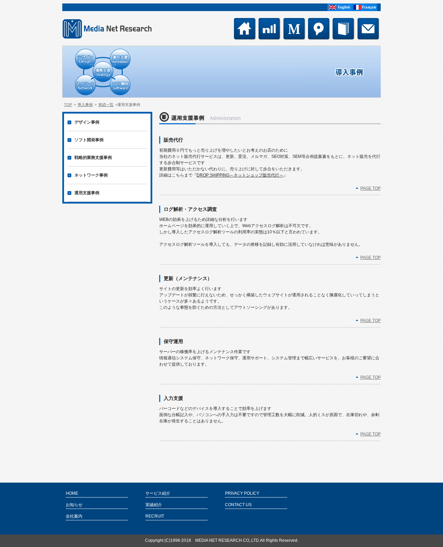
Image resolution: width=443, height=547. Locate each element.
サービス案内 (319, 29)
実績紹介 (153, 504)
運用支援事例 (86, 192)
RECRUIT (154, 516)
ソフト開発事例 (88, 139)
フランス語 (364, 7)
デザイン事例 (86, 122)
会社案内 (294, 29)
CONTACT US (238, 504)
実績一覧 (343, 29)
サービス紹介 (157, 493)
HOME (72, 493)
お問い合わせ (368, 29)
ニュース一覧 (269, 29)
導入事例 (85, 104)
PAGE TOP (370, 188)
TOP (245, 29)
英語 (339, 7)
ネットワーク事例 (91, 175)
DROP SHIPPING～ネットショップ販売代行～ (240, 175)
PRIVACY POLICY (242, 493)
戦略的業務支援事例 (93, 157)
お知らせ (74, 504)
